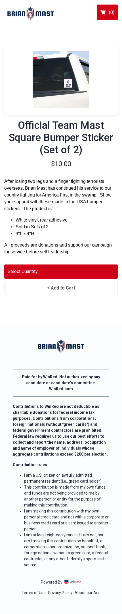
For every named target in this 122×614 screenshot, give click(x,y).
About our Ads (87, 592)
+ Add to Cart (61, 288)
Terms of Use (34, 592)
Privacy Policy (60, 592)
